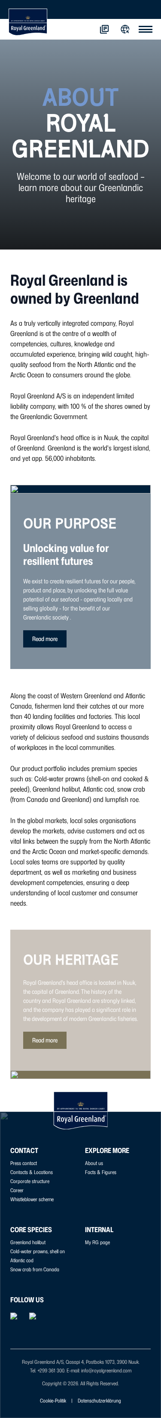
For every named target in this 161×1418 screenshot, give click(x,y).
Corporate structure (29, 1181)
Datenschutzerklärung (99, 1400)
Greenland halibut (28, 1242)
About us (94, 1163)
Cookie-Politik (53, 1400)
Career (17, 1190)
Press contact (23, 1163)
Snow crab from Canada (34, 1269)
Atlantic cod (21, 1260)
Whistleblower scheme (32, 1199)
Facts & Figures (100, 1172)
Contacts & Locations (31, 1172)
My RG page (97, 1242)
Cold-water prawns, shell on (37, 1251)
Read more (45, 639)
